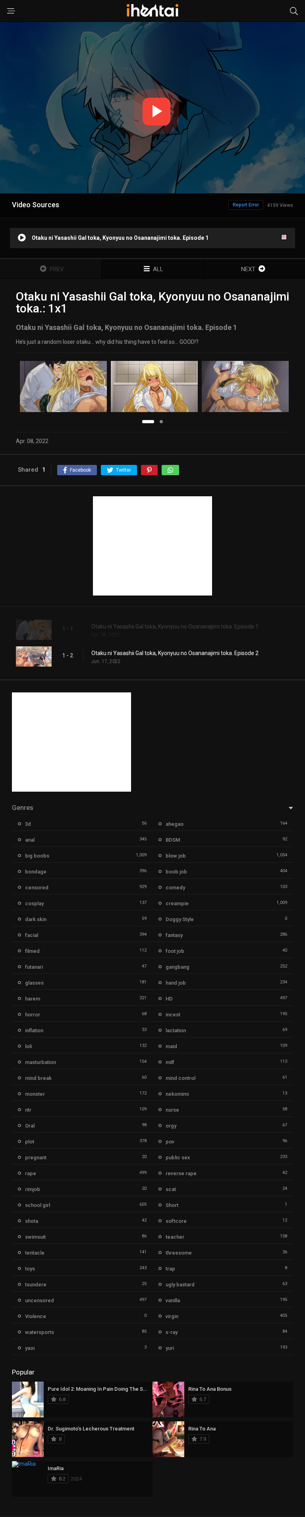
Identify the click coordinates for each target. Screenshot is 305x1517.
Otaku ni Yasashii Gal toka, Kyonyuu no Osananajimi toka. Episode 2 (175, 653)
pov (170, 1142)
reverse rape (181, 1173)
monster (35, 1094)
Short (172, 1205)
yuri (170, 1348)
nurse (172, 1110)
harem (32, 999)
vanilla (173, 1300)
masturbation (40, 1062)
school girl (37, 1205)
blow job (176, 856)
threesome (179, 1253)
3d (28, 824)
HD (169, 999)
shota (31, 1221)
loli (28, 1046)
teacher (175, 1237)
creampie (177, 903)
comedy (175, 888)
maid (171, 1046)
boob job (176, 872)
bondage (35, 872)
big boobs (37, 856)
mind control (180, 1078)
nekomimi (177, 1094)
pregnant (35, 1157)
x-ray (172, 1332)
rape (30, 1173)
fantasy (174, 935)
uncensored (39, 1300)
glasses (34, 983)
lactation (176, 1030)
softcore (176, 1221)
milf (170, 1062)
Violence (35, 1316)
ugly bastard (180, 1285)
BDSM (173, 840)
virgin (172, 1316)
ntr (28, 1110)
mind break (38, 1078)
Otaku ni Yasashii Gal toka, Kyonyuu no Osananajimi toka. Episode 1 (175, 626)
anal (30, 840)
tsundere (35, 1285)
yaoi (30, 1348)
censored (36, 888)
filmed (32, 951)
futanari (34, 967)
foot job (175, 951)
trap (170, 1269)
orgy (171, 1126)
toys (30, 1269)
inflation (34, 1030)
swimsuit (35, 1237)
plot (29, 1142)
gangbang (177, 967)
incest (173, 1015)
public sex (178, 1157)
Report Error (246, 205)
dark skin (35, 919)
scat (171, 1189)
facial (31, 935)
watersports (39, 1332)
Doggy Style (180, 919)
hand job (176, 983)
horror (32, 1015)
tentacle (34, 1253)
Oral (30, 1126)
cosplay (34, 903)
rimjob (32, 1189)
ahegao (174, 824)
